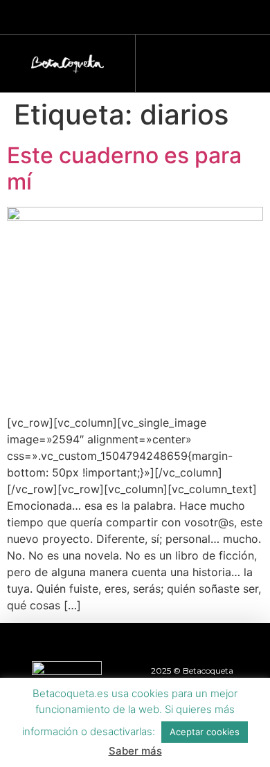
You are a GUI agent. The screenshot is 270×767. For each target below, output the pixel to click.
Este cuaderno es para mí (124, 168)
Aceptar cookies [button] (205, 731)
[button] (196, 59)
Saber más (135, 750)
